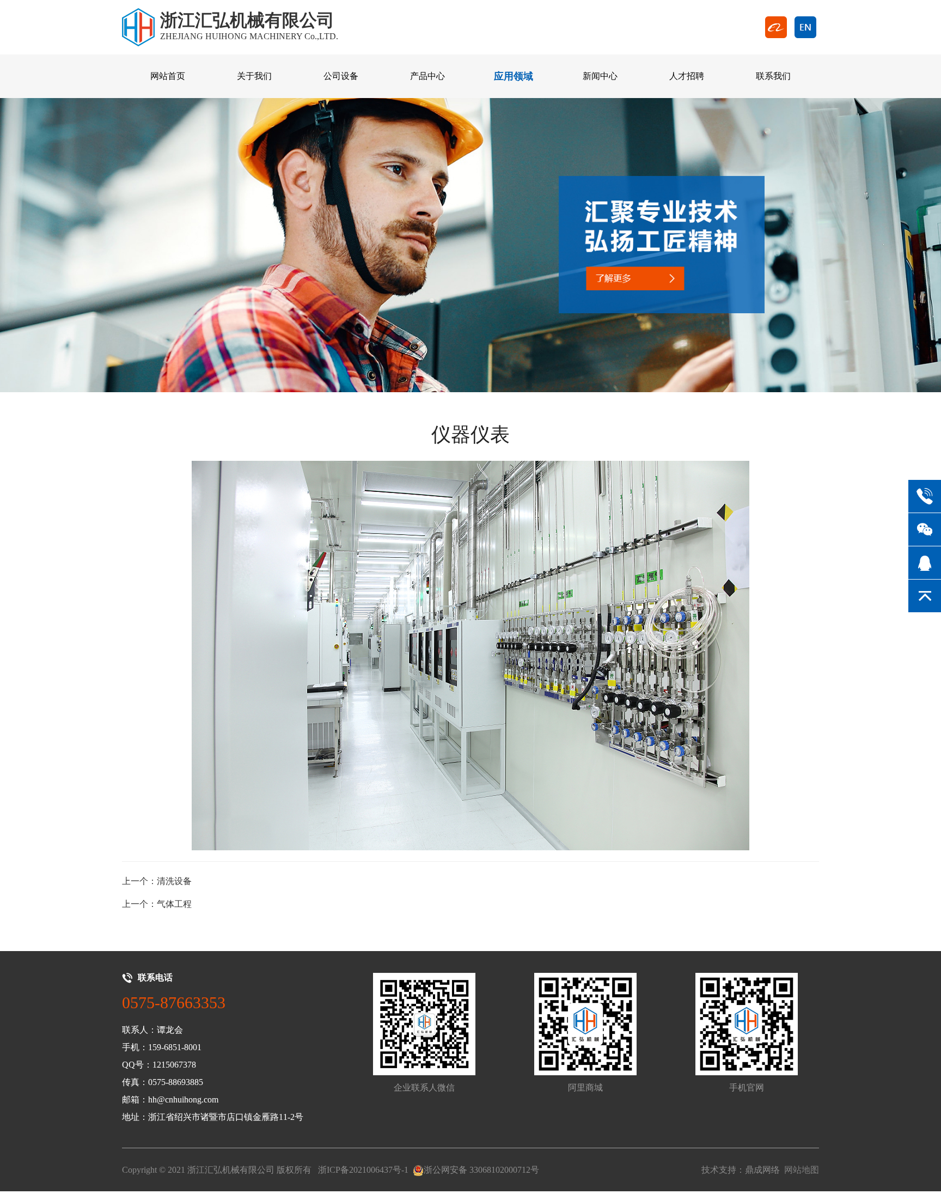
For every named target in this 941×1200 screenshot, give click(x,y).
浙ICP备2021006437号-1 (363, 1169)
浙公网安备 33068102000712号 (481, 1169)
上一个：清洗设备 (157, 881)
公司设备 (340, 76)
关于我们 (254, 76)
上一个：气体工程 (157, 904)
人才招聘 (686, 76)
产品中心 (427, 76)
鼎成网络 (762, 1169)
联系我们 (773, 76)
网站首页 (167, 76)
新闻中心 (600, 76)
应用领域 (513, 76)
